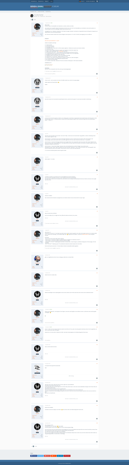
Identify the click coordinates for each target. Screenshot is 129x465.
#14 (97, 309)
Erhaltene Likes (34, 89)
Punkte (33, 34)
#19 (97, 405)
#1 (97, 22)
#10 (97, 230)
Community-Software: (64, 463)
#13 (97, 290)
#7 (97, 174)
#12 (97, 272)
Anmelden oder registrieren (90, 1)
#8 (97, 193)
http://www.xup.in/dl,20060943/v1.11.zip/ (51, 40)
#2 (97, 78)
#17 (97, 363)
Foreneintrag (61, 51)
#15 (97, 327)
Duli (53, 223)
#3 (97, 97)
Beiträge (33, 35)
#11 (97, 255)
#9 (97, 211)
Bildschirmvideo (85, 234)
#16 (97, 344)
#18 (97, 382)
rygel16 (36, 16)
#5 (97, 133)
